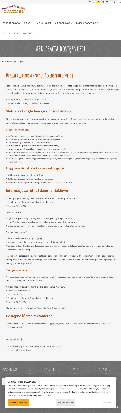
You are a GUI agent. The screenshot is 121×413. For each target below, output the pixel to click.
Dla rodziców (62, 23)
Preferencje (107, 402)
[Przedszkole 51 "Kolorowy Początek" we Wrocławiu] (13, 9)
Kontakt (28, 33)
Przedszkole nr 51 (88, 93)
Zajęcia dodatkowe (87, 23)
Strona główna (11, 23)
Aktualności (44, 23)
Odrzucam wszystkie (65, 402)
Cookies (48, 395)
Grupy (6, 33)
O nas (27, 23)
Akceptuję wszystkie (18, 402)
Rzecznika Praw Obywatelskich (51, 308)
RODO (16, 33)
